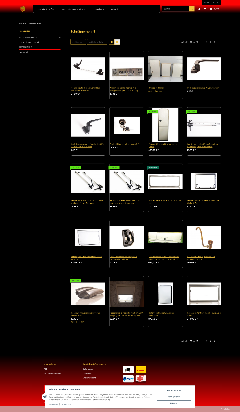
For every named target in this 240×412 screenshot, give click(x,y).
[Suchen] (191, 8)
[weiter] (219, 42)
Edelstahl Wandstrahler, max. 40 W (124, 144)
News (206, 2)
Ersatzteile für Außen (28, 37)
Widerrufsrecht (89, 378)
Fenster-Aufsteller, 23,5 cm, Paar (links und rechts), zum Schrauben (87, 201)
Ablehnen (174, 403)
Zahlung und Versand (53, 373)
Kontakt (216, 2)
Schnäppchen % (25, 47)
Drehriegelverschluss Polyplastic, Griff (203, 88)
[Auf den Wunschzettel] (101, 55)
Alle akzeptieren (174, 390)
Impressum (53, 404)
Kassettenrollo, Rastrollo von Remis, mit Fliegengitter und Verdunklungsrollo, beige (126, 314)
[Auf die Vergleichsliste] (94, 55)
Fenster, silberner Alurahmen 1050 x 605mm (86, 257)
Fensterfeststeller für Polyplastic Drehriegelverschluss (123, 257)
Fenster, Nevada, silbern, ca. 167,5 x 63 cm (165, 201)
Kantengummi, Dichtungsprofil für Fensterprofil (85, 314)
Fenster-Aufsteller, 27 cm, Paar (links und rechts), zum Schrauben (125, 201)
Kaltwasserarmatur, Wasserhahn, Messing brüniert (201, 257)
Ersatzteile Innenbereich (29, 42)
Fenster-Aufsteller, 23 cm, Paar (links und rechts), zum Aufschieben (202, 145)
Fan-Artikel (23, 52)
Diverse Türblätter (156, 88)
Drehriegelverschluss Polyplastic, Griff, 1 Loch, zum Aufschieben (87, 145)
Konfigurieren (174, 397)
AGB (45, 369)
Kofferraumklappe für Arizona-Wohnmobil (161, 314)
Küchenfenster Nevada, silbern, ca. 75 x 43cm (203, 314)
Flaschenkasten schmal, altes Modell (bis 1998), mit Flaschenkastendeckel (164, 257)
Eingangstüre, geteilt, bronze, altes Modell (163, 145)
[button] (199, 8)
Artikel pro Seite (96, 42)
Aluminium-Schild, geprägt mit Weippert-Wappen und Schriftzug (124, 89)
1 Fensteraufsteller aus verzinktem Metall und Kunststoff (85, 89)
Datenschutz (66, 404)
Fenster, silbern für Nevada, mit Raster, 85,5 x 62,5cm (203, 201)
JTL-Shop (227, 409)
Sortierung (77, 42)
